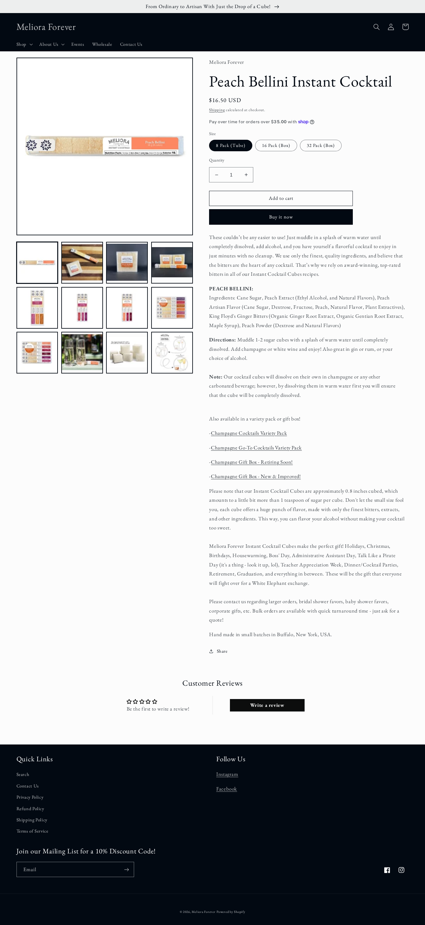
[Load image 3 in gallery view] (127, 263)
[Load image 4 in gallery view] (172, 263)
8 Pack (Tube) (230, 145)
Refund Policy (30, 808)
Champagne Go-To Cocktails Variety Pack (256, 447)
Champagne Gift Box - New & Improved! (256, 476)
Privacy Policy (30, 797)
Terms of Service (32, 831)
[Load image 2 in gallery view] (82, 263)
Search (23, 774)
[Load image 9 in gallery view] (37, 352)
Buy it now (281, 217)
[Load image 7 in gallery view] (127, 308)
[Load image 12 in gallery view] (172, 352)
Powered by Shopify (231, 911)
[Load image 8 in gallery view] (172, 308)
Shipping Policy (31, 820)
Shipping (217, 109)
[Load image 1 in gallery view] (37, 263)
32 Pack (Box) (321, 145)
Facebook (226, 788)
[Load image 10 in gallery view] (82, 352)
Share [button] (222, 651)
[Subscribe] (126, 869)
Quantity (216, 160)
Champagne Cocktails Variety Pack (249, 433)
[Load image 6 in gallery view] (82, 308)
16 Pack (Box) (276, 145)
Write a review (267, 705)
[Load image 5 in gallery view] (37, 308)
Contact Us (27, 786)
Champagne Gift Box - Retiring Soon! (252, 461)
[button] (23, 44)
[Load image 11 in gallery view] (127, 352)
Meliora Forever (203, 911)
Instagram (227, 774)
